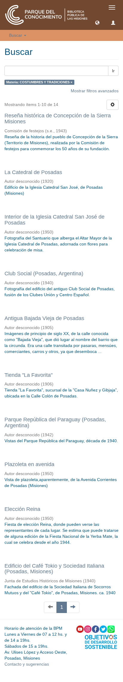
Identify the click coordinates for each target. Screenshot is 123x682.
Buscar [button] (16, 35)
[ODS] (101, 641)
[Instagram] (88, 628)
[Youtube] (80, 628)
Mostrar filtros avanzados (95, 90)
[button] (97, 22)
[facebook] (95, 628)
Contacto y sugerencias (26, 664)
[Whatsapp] (111, 628)
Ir (113, 70)
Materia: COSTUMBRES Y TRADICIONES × (39, 82)
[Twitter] (103, 628)
